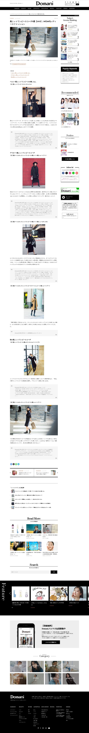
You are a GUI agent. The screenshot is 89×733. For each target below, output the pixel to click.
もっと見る (70, 62)
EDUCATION (44, 8)
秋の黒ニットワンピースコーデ (18, 77)
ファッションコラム (13, 711)
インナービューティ (22, 722)
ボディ (20, 715)
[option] (21, 597)
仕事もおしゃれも (74, 76)
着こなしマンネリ (65, 73)
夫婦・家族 (35, 720)
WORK (29, 8)
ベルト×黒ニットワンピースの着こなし (20, 73)
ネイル (20, 720)
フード (35, 711)
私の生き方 (35, 722)
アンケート (69, 196)
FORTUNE (58, 8)
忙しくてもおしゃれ (66, 76)
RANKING (72, 8)
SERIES (65, 8)
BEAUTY (23, 8)
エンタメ (35, 713)
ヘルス (35, 715)
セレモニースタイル (69, 78)
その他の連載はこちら (70, 159)
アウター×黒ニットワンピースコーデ (20, 75)
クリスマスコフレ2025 (23, 718)
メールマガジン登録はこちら (70, 176)
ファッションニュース (13, 715)
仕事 (29, 711)
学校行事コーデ (43, 711)
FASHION (16, 8)
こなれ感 (71, 73)
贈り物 (35, 725)
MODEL (52, 8)
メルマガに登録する (50, 642)
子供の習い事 (43, 715)
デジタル (29, 713)
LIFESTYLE (36, 8)
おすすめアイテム (13, 713)
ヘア (19, 713)
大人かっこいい (65, 81)
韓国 (63, 78)
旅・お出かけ (36, 718)
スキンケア (21, 711)
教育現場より (43, 713)
